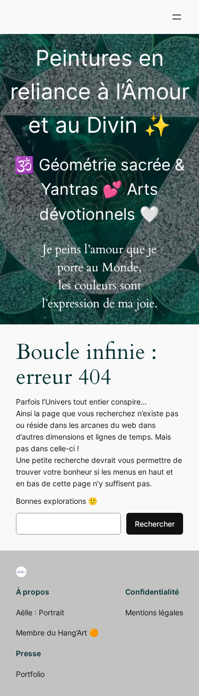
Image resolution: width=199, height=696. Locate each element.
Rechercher (155, 523)
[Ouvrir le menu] (176, 17)
